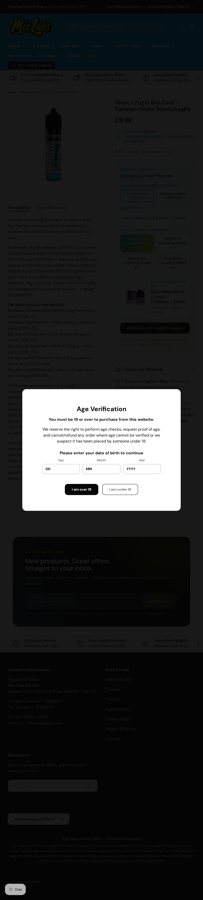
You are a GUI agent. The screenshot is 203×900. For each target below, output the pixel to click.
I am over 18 (81, 489)
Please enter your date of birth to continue (101, 453)
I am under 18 (120, 489)
